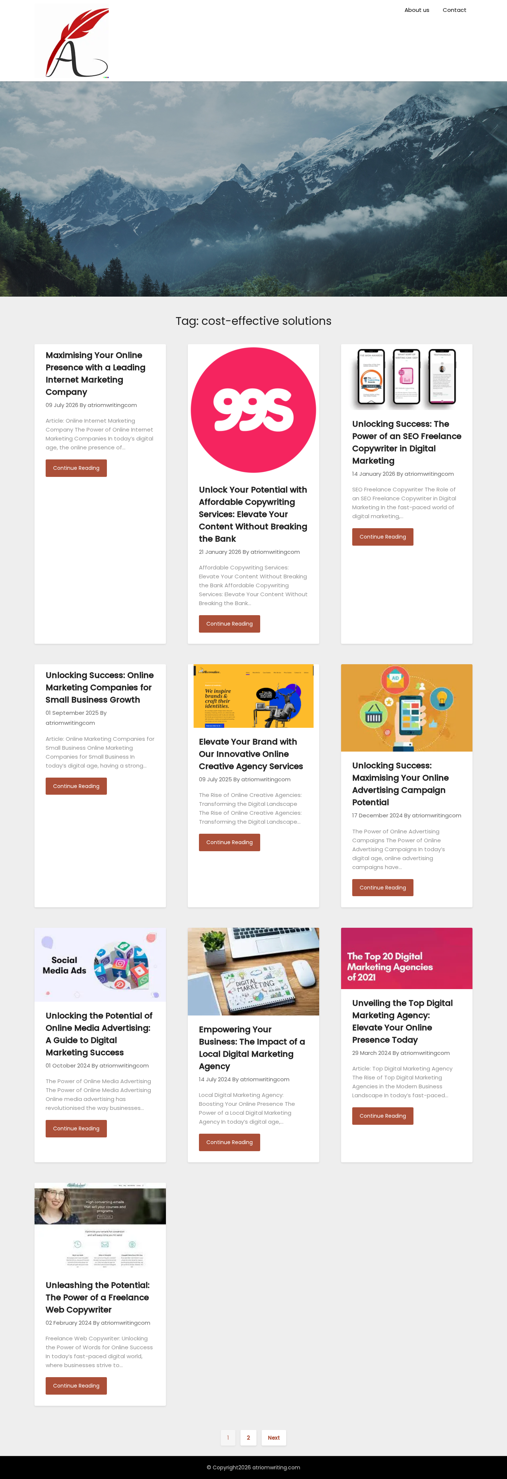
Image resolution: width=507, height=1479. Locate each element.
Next (274, 1437)
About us (417, 10)
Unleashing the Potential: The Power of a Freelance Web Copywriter (98, 1297)
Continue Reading (76, 468)
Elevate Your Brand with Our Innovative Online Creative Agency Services (251, 754)
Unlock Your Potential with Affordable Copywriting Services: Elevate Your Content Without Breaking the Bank (253, 514)
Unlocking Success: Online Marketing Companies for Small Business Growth (100, 687)
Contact (455, 10)
